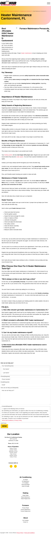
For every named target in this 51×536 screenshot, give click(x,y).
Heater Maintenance (25, 497)
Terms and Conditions (7, 420)
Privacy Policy (18, 420)
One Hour (8, 3)
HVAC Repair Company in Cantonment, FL (11, 11)
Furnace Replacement (25, 511)
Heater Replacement (25, 498)
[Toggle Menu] (48, 3)
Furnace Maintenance (25, 509)
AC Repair (25, 479)
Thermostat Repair (25, 484)
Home (2, 11)
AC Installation (25, 482)
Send (4, 426)
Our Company (25, 520)
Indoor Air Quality (25, 486)
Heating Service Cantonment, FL (26, 11)
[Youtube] (15, 466)
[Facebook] (11, 466)
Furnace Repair (25, 507)
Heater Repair (26, 495)
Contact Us (25, 522)
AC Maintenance (25, 481)
